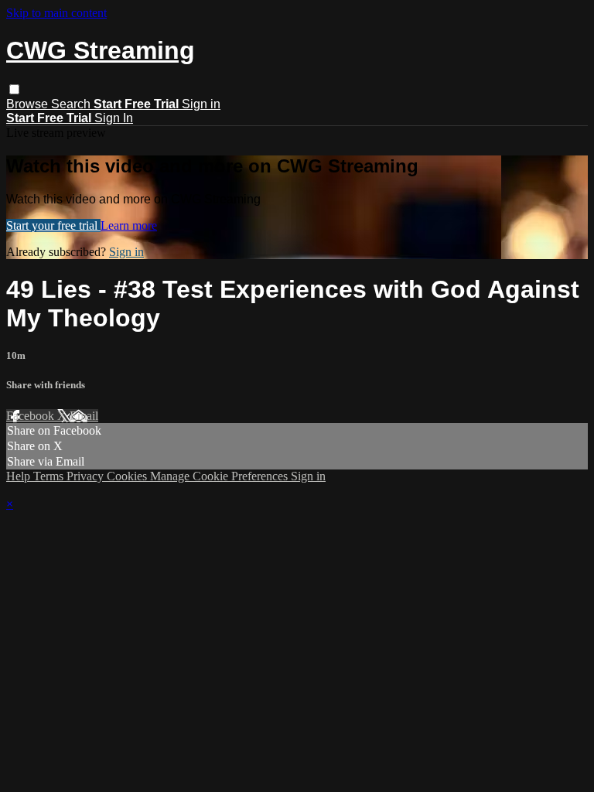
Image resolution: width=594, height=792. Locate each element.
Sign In (113, 118)
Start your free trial (53, 225)
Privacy (87, 476)
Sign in (201, 104)
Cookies (128, 476)
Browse (28, 104)
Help (19, 476)
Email (84, 415)
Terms (50, 476)
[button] (14, 89)
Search (72, 104)
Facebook (31, 415)
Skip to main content (56, 12)
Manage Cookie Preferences (220, 476)
